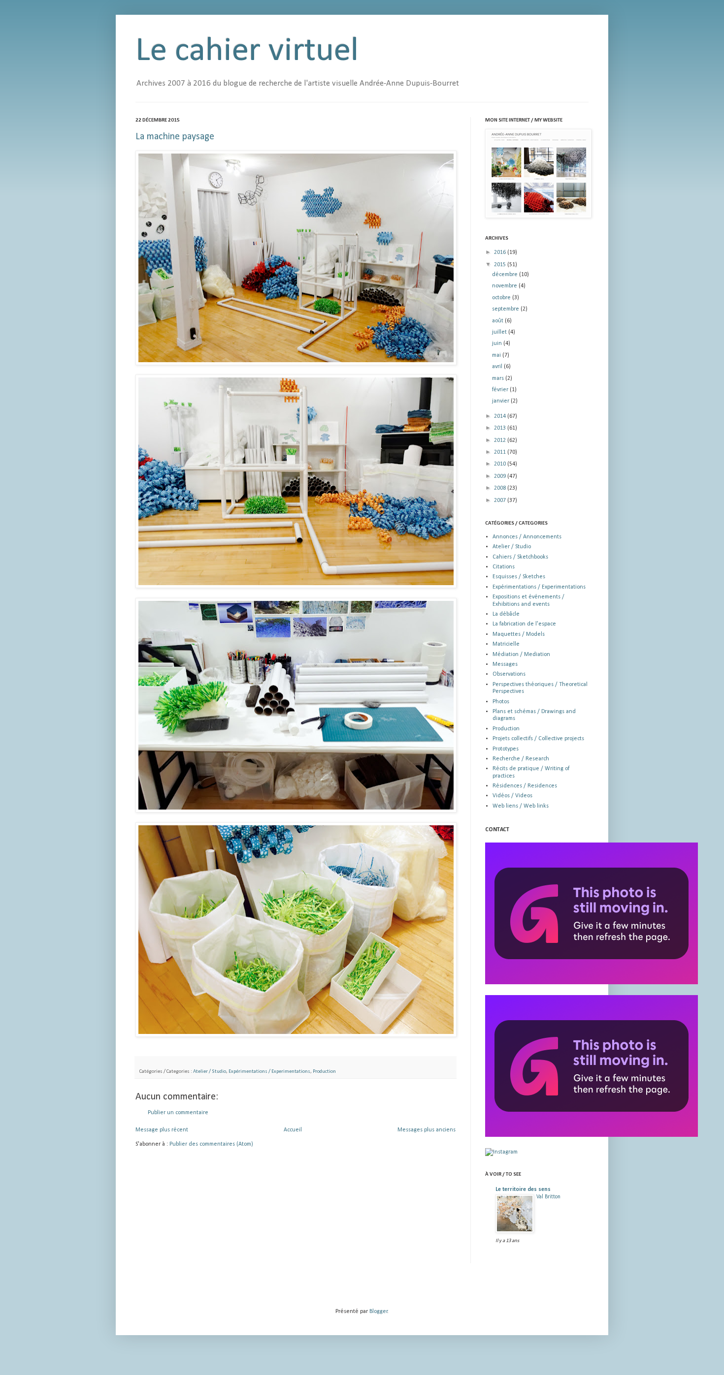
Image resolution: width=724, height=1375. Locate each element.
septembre (506, 309)
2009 (500, 476)
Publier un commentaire (178, 1113)
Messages (505, 664)
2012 (500, 440)
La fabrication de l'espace (524, 624)
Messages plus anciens (426, 1130)
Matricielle (506, 644)
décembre (505, 275)
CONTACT (497, 830)
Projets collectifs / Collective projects (538, 739)
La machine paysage (174, 137)
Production (324, 1071)
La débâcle (506, 614)
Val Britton (548, 1197)
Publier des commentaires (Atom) (211, 1144)
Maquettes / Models (519, 634)
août (498, 321)
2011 (500, 452)
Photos (501, 702)
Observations (509, 674)
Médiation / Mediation (521, 654)
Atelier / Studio (209, 1071)
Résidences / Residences (525, 786)
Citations (504, 567)
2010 (500, 464)
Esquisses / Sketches (519, 577)
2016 (500, 252)
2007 (500, 500)
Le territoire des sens (523, 1189)
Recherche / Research (521, 759)
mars (498, 378)
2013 (500, 428)
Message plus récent (161, 1130)
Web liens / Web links (521, 806)
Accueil (293, 1130)
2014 (500, 416)
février (501, 390)
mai (497, 355)
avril (498, 367)
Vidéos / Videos (512, 796)
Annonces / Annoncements (527, 537)
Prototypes (506, 749)
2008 (500, 488)
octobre (502, 298)
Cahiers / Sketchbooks (520, 557)
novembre (505, 286)
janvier (501, 401)
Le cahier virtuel (247, 51)
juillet (500, 332)
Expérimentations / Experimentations (269, 1071)
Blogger (378, 1311)
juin (497, 343)
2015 (500, 265)
